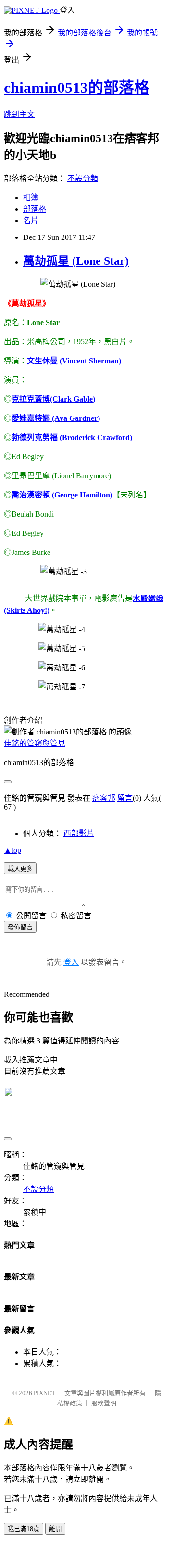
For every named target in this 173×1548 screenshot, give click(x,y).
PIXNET (44, 1393)
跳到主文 (19, 114)
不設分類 (82, 178)
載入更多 (20, 868)
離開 (55, 1529)
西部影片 (78, 833)
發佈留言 (20, 927)
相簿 (30, 197)
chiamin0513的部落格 (76, 87)
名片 (30, 220)
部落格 (34, 209)
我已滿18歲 (23, 1529)
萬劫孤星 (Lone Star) (76, 261)
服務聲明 (103, 1403)
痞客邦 (103, 798)
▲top (12, 850)
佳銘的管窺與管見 (34, 743)
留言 (125, 798)
